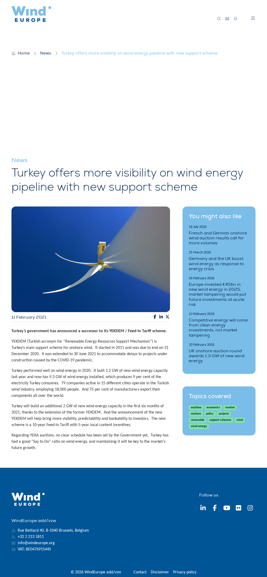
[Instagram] (250, 508)
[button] (253, 18)
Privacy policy (184, 572)
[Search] (219, 19)
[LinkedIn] (203, 508)
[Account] (236, 19)
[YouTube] (226, 508)
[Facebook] (215, 508)
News (45, 53)
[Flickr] (238, 508)
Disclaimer (160, 572)
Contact (140, 572)
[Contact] (227, 19)
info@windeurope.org (36, 543)
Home (24, 53)
